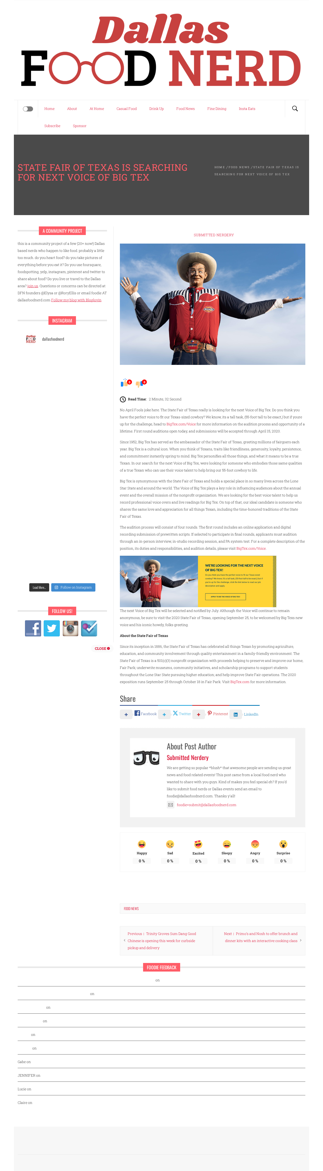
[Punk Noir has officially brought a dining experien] (42, 522)
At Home (97, 108)
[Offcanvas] (28, 108)
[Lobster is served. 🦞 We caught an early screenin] (82, 545)
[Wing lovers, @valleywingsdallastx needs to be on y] (42, 384)
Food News (185, 108)
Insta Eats (247, 108)
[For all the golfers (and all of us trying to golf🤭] (42, 499)
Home (49, 108)
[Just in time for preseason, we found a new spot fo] (82, 522)
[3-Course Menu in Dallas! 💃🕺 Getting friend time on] (42, 454)
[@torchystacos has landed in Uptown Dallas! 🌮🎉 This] (82, 569)
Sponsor (80, 125)
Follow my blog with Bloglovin (76, 300)
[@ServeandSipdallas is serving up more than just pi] (42, 545)
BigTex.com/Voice (181, 424)
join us (32, 285)
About (72, 108)
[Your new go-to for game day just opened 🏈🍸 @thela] (82, 362)
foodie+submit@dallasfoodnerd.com (206, 804)
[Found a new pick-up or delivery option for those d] (82, 499)
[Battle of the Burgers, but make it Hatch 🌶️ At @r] (82, 476)
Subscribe (52, 125)
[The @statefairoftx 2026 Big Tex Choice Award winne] (42, 476)
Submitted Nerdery (214, 234)
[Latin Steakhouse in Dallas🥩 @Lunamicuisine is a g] (42, 362)
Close (101, 648)
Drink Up (156, 108)
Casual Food (127, 108)
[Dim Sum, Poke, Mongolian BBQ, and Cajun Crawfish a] (82, 384)
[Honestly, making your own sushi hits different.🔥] (42, 407)
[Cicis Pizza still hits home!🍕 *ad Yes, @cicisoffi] (82, 454)
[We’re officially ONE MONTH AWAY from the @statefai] (82, 407)
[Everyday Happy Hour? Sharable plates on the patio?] (42, 569)
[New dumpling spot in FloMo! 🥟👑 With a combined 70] (82, 430)
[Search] (295, 108)
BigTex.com (240, 681)
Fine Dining (216, 108)
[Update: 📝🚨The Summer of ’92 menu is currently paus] (42, 430)
